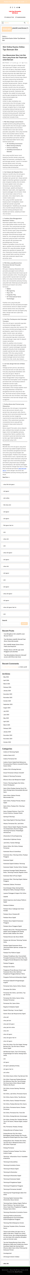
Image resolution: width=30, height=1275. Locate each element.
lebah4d (5, 896)
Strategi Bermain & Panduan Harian (13, 1130)
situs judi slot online (9, 1027)
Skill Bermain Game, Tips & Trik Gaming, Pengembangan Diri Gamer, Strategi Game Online (15, 1053)
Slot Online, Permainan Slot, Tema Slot (14, 1112)
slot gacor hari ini (8, 1069)
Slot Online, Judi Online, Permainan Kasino (15, 1093)
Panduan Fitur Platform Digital (11, 952)
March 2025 (6, 725)
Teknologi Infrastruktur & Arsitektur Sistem (15, 1212)
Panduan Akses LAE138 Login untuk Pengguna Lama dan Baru (14, 1)
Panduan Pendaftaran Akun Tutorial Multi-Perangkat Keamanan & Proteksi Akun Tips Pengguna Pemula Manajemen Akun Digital (15, 958)
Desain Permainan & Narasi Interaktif (13, 773)
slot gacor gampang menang (11, 1066)
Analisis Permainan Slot (10, 759)
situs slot (6, 539)
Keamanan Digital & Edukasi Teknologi (14, 863)
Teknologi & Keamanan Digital (11, 1179)
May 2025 (6, 718)
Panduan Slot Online (9, 966)
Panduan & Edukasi (8, 905)
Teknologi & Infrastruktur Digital (12, 1175)
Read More (5, 477)
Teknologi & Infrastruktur (10, 1172)
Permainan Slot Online (9, 989)
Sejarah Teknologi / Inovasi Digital (12, 1010)
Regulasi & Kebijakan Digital (11, 1007)
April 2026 (6, 680)
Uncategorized (7, 1253)
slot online (6, 498)
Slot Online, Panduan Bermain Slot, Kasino (15, 1104)
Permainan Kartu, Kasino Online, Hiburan (14, 986)
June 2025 (6, 714)
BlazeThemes (18, 1272)
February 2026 (7, 687)
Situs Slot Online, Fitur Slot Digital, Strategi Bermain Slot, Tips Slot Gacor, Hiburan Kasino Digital (15, 1046)
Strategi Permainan (8, 1148)
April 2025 (6, 721)
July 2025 (6, 711)
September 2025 (7, 704)
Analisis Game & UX (8, 755)
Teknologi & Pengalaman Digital (12, 1182)
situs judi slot (7, 1020)
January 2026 (7, 690)
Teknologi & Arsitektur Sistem (11, 1165)
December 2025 (7, 694)
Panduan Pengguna (8, 963)
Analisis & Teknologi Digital (11, 752)
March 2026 (6, 684)
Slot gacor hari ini (8, 525)
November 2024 (7, 738)
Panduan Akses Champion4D (11, 914)
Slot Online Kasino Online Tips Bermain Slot (15, 1076)
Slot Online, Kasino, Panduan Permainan (14, 1100)
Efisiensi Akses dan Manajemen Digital (14, 779)
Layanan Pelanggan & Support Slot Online (14, 893)
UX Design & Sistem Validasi (11, 1257)
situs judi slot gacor (8, 1024)
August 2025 (6, 708)
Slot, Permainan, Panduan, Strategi (12, 1126)
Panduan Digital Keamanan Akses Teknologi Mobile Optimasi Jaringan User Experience (14, 947)
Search (4, 620)
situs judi (5, 1017)
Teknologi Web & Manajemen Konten (13, 1223)
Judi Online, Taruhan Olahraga (11, 843)
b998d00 (6, 63)
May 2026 (6, 677)
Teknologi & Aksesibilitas (10, 1162)
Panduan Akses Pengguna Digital (12, 926)
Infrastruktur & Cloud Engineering (12, 836)
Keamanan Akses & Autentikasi (12, 851)
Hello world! (23, 667)
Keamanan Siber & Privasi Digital (12, 876)
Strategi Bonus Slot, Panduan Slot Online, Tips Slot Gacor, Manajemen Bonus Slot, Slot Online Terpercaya (14, 1142)
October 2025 (7, 701)
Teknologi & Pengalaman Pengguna (13, 1186)
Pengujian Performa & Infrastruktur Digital (14, 977)
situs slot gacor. (7, 1041)
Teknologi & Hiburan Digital (11, 1169)
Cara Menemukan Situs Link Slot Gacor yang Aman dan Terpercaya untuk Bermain (15, 57)
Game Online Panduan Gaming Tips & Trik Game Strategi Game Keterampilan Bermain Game (15, 790)
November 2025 (7, 697)
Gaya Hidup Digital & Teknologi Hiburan (14, 820)
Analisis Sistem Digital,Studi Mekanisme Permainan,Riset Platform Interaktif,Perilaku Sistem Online (15, 764)
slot (4, 532)
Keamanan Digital (8, 860)
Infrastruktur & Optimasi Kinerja (12, 839)
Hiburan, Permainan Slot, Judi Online (13, 823)
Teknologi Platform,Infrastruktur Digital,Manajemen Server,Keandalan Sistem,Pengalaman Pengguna (13, 1217)
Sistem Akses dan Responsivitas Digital (14, 1013)
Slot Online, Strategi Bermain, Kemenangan (15, 1116)
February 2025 (7, 728)
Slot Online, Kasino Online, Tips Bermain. (14, 1097)
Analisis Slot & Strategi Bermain (12, 769)
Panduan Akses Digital (9, 917)
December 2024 (7, 735)
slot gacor (6, 491)
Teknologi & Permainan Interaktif (12, 1189)
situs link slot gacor (8, 484)
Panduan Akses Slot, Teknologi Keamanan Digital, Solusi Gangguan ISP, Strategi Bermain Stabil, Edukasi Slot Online (15, 931)
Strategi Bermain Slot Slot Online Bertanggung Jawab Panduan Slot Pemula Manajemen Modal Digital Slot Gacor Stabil (15, 1135)
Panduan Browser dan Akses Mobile (13, 937)
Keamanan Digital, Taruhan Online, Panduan (15, 867)
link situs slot (7, 505)
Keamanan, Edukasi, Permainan (12, 884)
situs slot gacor (7, 552)
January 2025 (7, 732)
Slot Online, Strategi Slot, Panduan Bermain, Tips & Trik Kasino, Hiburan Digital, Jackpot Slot (15, 1121)
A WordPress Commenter (10, 667)
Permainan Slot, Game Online (11, 1003)
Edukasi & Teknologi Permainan (12, 776)
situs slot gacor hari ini (9, 607)
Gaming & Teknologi (9, 816)
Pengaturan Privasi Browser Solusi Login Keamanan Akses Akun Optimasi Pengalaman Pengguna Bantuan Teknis (14, 972)
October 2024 (7, 742)
